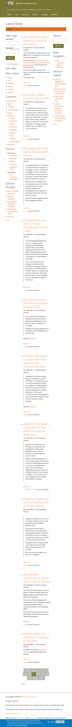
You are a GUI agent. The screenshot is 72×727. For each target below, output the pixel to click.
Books (12, 136)
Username (10, 39)
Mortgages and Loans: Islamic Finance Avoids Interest (36, 152)
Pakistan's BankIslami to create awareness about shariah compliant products (35, 361)
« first (27, 670)
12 (29, 674)
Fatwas (12, 124)
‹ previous (34, 670)
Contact (54, 15)
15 (42, 674)
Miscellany (11, 144)
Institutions (13, 127)
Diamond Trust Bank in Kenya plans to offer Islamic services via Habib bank (36, 429)
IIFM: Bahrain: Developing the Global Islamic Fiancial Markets (36, 578)
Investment (13, 155)
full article (33, 339)
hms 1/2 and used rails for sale (59, 99)
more (23, 684)
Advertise (25, 15)
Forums (35, 15)
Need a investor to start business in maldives (60, 118)
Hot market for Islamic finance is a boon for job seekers (36, 40)
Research (13, 133)
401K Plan (11, 217)
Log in (25, 85)
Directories (13, 121)
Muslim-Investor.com (28, 697)
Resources (11, 116)
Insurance (13, 164)
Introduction (12, 101)
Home (10, 29)
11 (25, 674)
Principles (11, 107)
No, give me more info (20, 725)
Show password (15, 49)
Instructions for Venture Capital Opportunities (60, 91)
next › (35, 678)
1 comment (27, 489)
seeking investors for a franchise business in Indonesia (60, 108)
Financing (13, 158)
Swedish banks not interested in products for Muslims (36, 637)
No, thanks (60, 722)
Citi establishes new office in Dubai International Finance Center (35, 226)
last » (42, 678)
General (12, 118)
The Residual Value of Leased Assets (13, 211)
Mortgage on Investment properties (12, 204)
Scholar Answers (13, 110)
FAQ (16, 15)
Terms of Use (21, 718)
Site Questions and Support (14, 177)
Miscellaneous (14, 142)
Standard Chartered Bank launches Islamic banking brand (36, 303)
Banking (12, 161)
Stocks (10, 113)
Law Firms (13, 139)
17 (29, 678)
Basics (10, 104)
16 (47, 674)
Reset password (13, 64)
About (9, 15)
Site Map (44, 15)
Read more (27, 82)
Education (13, 130)
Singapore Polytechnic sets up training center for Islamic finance (36, 502)
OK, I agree (51, 722)
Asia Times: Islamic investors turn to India (36, 96)
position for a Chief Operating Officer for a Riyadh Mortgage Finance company (36, 62)
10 (46, 670)
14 (38, 674)
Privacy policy (33, 718)
